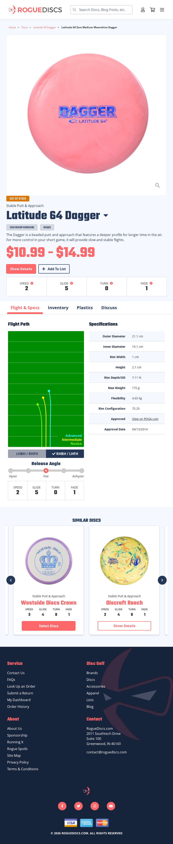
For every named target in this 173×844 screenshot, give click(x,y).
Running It (15, 742)
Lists (90, 700)
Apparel (92, 693)
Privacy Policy (18, 762)
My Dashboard (19, 700)
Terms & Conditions (22, 769)
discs (24, 27)
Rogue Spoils (17, 748)
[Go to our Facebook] (62, 806)
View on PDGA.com (145, 419)
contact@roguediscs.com (106, 752)
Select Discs (48, 626)
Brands (92, 673)
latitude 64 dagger (44, 27)
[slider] (46, 470)
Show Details (21, 269)
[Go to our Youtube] (111, 806)
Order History (18, 706)
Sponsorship (17, 735)
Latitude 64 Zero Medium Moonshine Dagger (89, 27)
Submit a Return (20, 693)
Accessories (95, 686)
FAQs (11, 679)
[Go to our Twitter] (78, 806)
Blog (89, 706)
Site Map (14, 755)
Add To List (56, 269)
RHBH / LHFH (66, 453)
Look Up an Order (21, 686)
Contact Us (16, 673)
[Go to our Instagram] (95, 806)
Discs (90, 679)
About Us (14, 728)
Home (12, 27)
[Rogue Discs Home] (37, 9)
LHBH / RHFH (27, 453)
